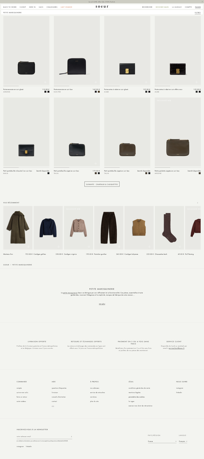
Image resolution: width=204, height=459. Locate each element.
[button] (22, 6)
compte (19, 388)
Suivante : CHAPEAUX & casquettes (102, 184)
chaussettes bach (161, 254)
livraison (55, 392)
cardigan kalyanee (131, 254)
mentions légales (135, 392)
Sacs (41, 7)
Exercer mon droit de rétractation (141, 406)
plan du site (94, 401)
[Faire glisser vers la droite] (198, 203)
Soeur (6, 265)
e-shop (23, 7)
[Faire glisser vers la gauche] (191, 203)
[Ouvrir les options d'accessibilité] (53, 406)
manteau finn (8, 254)
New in (32, 7)
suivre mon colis (22, 392)
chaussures (52, 7)
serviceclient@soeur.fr (176, 348)
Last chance (66, 7)
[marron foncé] (48, 92)
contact (54, 401)
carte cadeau (21, 401)
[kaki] (96, 173)
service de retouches (97, 392)
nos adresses (94, 388)
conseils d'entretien (59, 397)
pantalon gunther (100, 254)
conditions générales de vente (139, 388)
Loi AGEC (131, 401)
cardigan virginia (70, 254)
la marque (177, 7)
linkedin (179, 392)
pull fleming (189, 254)
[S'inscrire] (71, 436)
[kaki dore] (99, 92)
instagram (179, 388)
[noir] (45, 92)
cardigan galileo (40, 254)
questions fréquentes (59, 388)
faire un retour (22, 397)
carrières (93, 397)
